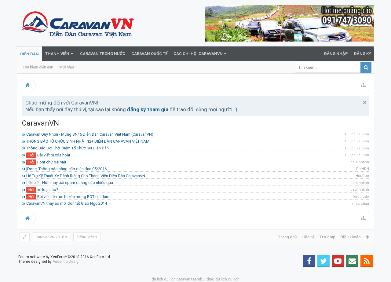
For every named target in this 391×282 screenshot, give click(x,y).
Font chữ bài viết (51, 162)
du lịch (170, 279)
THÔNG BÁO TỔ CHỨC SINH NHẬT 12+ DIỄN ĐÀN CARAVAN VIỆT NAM (87, 141)
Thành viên (57, 53)
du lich (157, 279)
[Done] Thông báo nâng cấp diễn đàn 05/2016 (66, 169)
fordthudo (361, 197)
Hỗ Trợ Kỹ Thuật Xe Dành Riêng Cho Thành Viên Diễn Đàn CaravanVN (85, 176)
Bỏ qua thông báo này (364, 102)
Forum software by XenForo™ (64, 257)
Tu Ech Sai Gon (357, 134)
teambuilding (202, 279)
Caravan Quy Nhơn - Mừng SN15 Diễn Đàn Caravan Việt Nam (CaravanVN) (89, 134)
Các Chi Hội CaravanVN (198, 53)
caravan (183, 279)
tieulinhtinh (360, 162)
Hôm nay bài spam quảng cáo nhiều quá (77, 182)
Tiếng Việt (85, 237)
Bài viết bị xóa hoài (53, 155)
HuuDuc (362, 176)
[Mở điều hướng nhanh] (363, 85)
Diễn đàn (29, 54)
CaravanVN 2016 (49, 237)
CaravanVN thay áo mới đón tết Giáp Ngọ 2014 (66, 203)
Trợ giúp (327, 237)
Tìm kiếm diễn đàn (38, 67)
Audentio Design (67, 261)
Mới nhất (66, 67)
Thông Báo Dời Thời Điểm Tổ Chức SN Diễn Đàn (67, 148)
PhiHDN (362, 169)
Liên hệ (308, 237)
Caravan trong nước (102, 53)
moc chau (360, 204)
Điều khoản (350, 237)
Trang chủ (287, 237)
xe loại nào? (47, 189)
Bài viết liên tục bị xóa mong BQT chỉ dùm (73, 196)
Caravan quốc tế (149, 53)
